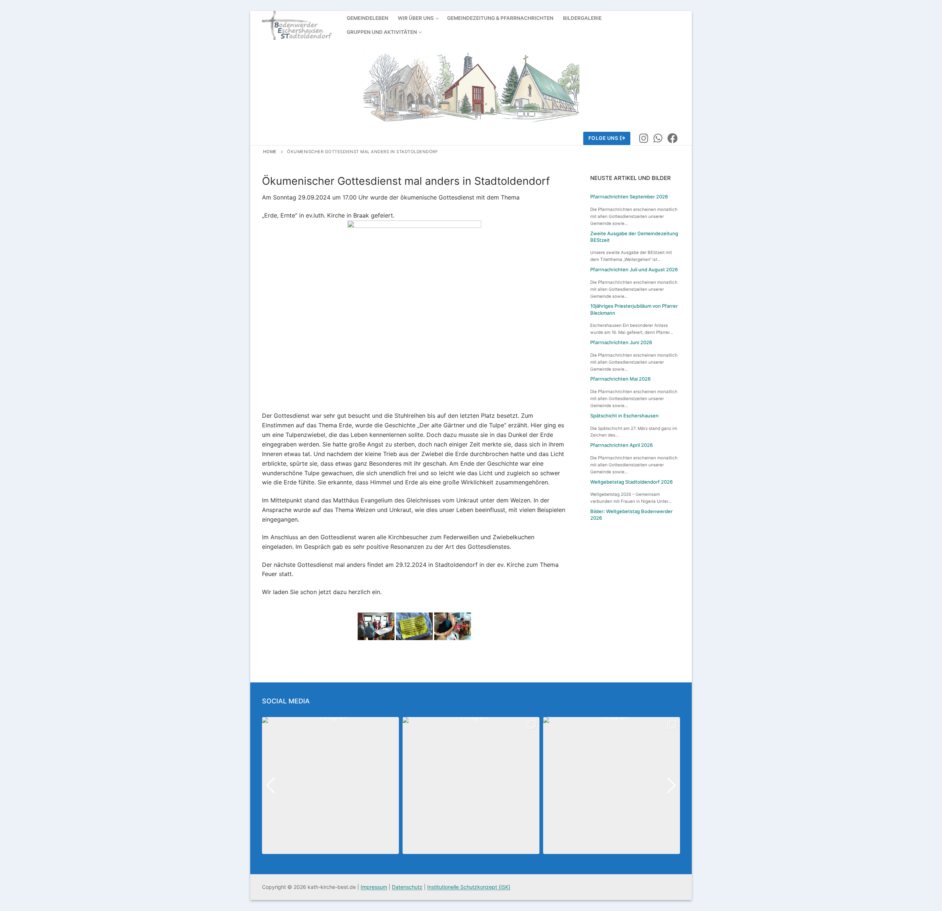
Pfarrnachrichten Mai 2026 (620, 379)
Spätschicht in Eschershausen (624, 416)
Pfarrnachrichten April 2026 (621, 445)
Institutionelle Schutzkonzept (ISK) (468, 887)
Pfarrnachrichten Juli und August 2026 (634, 269)
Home (270, 151)
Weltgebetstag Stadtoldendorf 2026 (631, 482)
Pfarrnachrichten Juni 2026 (621, 342)
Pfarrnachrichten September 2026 (629, 196)
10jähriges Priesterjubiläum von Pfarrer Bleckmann (634, 309)
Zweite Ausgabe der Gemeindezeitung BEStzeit (634, 236)
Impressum (374, 887)
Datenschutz (407, 887)
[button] (471, 848)
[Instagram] (643, 138)
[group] (330, 785)
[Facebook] (672, 138)
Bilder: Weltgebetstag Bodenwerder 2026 (631, 514)
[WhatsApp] (658, 138)
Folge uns (603, 138)
